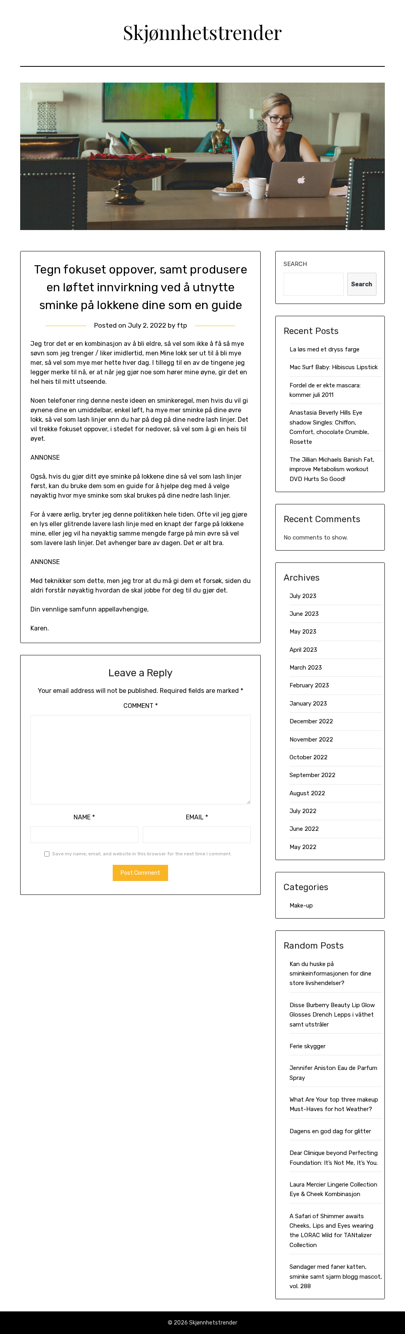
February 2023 (309, 685)
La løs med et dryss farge (325, 349)
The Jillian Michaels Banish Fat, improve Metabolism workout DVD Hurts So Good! (332, 469)
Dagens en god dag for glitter (330, 1131)
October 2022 (308, 757)
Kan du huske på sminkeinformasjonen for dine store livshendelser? (330, 973)
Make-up (301, 905)
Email (197, 817)
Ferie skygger (308, 1046)
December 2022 (311, 721)
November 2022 (311, 739)
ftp (182, 325)
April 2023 (303, 649)
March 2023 (306, 667)
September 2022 (312, 775)
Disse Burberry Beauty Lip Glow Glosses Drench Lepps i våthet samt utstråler (332, 1015)
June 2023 (304, 613)
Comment (140, 705)
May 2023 (303, 631)
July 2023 (303, 596)
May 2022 (303, 847)
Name (84, 817)
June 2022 (304, 828)
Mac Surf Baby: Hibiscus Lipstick (334, 367)
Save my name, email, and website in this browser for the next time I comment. (142, 854)
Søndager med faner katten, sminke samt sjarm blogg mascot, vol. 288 (336, 1276)
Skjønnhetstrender (202, 32)
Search (295, 264)
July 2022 (303, 811)
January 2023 (308, 703)
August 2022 (307, 793)
